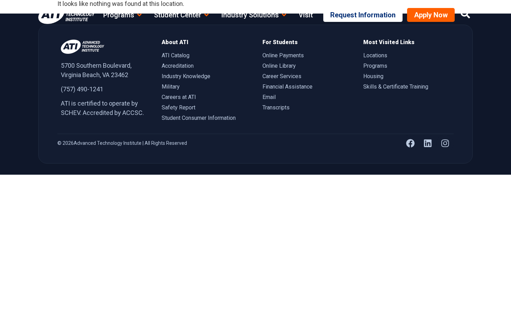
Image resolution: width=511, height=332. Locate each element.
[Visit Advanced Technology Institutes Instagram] (445, 143)
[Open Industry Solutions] (284, 15)
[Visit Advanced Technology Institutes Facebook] (410, 143)
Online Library (279, 66)
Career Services (281, 76)
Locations (375, 55)
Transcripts (276, 107)
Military (171, 86)
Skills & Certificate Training (395, 86)
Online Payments (283, 55)
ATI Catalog (175, 55)
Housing (373, 76)
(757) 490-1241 (82, 89)
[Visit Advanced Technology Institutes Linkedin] (427, 143)
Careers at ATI (179, 97)
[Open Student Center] (206, 15)
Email (269, 97)
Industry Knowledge (186, 76)
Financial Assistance (287, 86)
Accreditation (178, 66)
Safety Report (178, 107)
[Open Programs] (139, 15)
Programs (375, 66)
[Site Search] (465, 14)
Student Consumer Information (199, 118)
